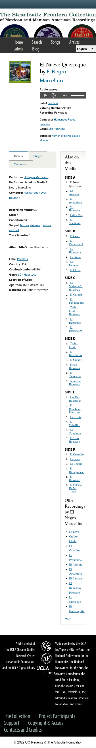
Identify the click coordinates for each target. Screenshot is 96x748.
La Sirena (75, 257)
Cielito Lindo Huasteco (74, 310)
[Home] (48, 17)
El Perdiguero (75, 329)
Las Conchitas (75, 431)
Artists (74, 42)
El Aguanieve (75, 200)
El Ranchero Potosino (75, 408)
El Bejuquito (75, 321)
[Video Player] (63, 95)
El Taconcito (75, 374)
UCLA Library (47, 670)
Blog (35, 48)
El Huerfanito (75, 353)
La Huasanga (75, 250)
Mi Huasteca (74, 209)
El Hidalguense (76, 470)
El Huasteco (74, 478)
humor (56, 135)
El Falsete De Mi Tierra (75, 488)
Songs (55, 42)
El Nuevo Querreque (75, 184)
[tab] (19, 155)
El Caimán (76, 294)
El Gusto (75, 236)
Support (11, 722)
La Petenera (74, 263)
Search (37, 42)
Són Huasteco (56, 128)
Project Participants (57, 716)
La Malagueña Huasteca (76, 286)
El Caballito (74, 423)
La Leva (75, 459)
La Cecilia (76, 464)
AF (47, 658)
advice (76, 135)
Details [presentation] (18, 156)
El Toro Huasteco (74, 440)
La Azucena (74, 192)
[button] (46, 95)
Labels (18, 48)
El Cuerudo (77, 454)
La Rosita (75, 417)
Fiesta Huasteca (74, 366)
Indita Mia (76, 215)
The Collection (17, 716)
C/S (47, 646)
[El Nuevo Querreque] (20, 81)
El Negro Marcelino (36, 177)
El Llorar (75, 270)
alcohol (44, 140)
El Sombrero (75, 221)
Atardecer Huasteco (75, 382)
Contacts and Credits (23, 729)
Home (18, 42)
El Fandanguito (76, 301)
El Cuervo (76, 360)
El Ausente (75, 564)
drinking (66, 135)
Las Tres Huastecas (75, 399)
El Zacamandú (76, 242)
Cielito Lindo (73, 345)
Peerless (53, 103)
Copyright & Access (45, 722)
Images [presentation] (37, 156)
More (68, 619)
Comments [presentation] (21, 164)
